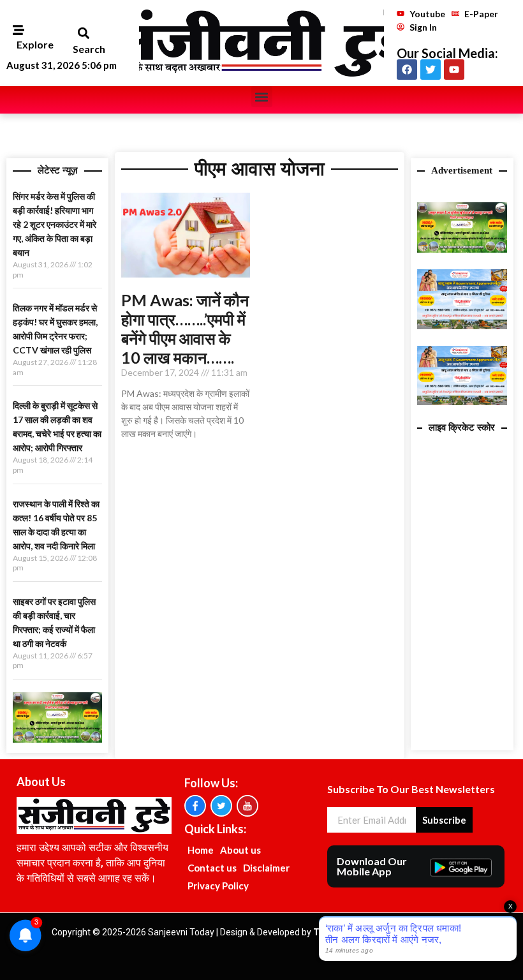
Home (201, 850)
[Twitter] (430, 69)
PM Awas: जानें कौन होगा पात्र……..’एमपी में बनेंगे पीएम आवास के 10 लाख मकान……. (185, 328)
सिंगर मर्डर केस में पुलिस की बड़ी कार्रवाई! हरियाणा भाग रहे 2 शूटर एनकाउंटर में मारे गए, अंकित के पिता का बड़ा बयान (54, 224)
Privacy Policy (218, 885)
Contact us (212, 867)
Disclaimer (266, 867)
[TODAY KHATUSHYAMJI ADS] (461, 325)
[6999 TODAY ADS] (57, 738)
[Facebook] (407, 69)
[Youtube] (454, 69)
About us (240, 850)
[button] (83, 33)
